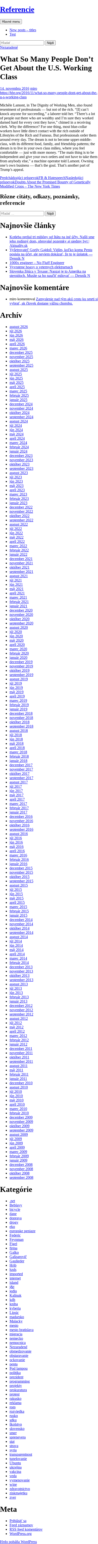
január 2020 (18, 658)
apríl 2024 (17, 438)
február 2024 (19, 447)
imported (16, 1274)
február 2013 (19, 997)
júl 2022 (16, 529)
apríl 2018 (17, 748)
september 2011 (21, 1061)
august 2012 (19, 1018)
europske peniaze (22, 1231)
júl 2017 (16, 786)
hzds (13, 1270)
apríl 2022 (17, 541)
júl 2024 (16, 425)
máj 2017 (17, 795)
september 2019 (21, 675)
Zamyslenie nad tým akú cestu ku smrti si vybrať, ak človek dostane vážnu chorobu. (54, 301)
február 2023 (19, 499)
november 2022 (21, 511)
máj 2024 (17, 434)
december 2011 (21, 1049)
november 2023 (21, 460)
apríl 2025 (17, 387)
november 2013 (21, 971)
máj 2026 (17, 340)
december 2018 (21, 713)
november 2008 (21, 1169)
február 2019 (19, 705)
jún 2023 (16, 481)
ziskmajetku (18, 1493)
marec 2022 (18, 546)
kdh (12, 1300)
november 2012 (21, 1010)
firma (13, 1248)
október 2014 (19, 928)
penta (14, 1364)
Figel (13, 1244)
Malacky (16, 1321)
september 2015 (21, 881)
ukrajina (16, 1467)
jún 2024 (16, 430)
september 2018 (21, 726)
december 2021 (21, 559)
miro (33, 88)
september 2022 (21, 520)
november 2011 (21, 1053)
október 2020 (19, 619)
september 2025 (21, 365)
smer (13, 1433)
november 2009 (21, 1122)
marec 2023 (18, 494)
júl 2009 (16, 1139)
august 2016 (19, 834)
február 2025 (19, 395)
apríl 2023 (17, 490)
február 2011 (19, 1074)
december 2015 (21, 868)
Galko (14, 1252)
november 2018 (21, 718)
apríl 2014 (17, 954)
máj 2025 (17, 383)
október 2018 (19, 722)
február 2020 (19, 653)
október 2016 (19, 825)
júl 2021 (16, 580)
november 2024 (21, 408)
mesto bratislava (22, 1330)
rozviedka (17, 1411)
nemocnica (18, 1343)
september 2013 (21, 980)
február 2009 (19, 1156)
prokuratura (18, 1390)
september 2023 (21, 468)
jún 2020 (16, 636)
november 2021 (21, 563)
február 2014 (19, 963)
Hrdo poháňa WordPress (18, 1542)
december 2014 (21, 920)
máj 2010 (17, 1100)
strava (14, 1446)
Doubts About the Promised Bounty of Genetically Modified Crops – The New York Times (45, 182)
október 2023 (19, 464)
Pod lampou (19, 1368)
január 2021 (18, 606)
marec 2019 (18, 700)
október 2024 (19, 413)
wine (13, 1484)
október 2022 (19, 516)
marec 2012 (18, 1036)
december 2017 (21, 765)
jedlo (13, 1291)
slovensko (17, 1429)
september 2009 (21, 1130)
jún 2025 (16, 378)
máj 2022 (17, 537)
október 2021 (19, 567)
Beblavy (16, 1205)
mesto (14, 1325)
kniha (14, 1304)
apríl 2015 (17, 902)
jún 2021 (16, 584)
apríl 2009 (17, 1147)
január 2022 (18, 554)
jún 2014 (16, 945)
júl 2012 (16, 1023)
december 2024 (21, 404)
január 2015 (18, 915)
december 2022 (21, 507)
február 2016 (19, 859)
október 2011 (19, 1057)
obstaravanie (19, 1356)
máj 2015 (17, 898)
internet (15, 1278)
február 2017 (19, 808)
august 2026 (19, 327)
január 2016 (18, 864)
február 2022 (19, 550)
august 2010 (19, 1087)
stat (12, 1441)
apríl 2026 (17, 344)
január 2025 (18, 400)
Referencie (17, 9)
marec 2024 (18, 443)
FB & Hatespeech (32, 178)
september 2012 (21, 1014)
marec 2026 (18, 348)
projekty (16, 1386)
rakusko (15, 1398)
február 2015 (19, 911)
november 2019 (21, 666)
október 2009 (19, 1126)
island (14, 1282)
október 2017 (19, 774)
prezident (16, 1377)
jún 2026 (16, 335)
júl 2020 (16, 632)
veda (13, 1476)
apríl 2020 (17, 645)
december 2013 (21, 967)
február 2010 (19, 1113)
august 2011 (19, 1066)
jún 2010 (16, 1096)
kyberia (15, 1308)
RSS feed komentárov (26, 1529)
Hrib (13, 1265)
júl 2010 (16, 1091)
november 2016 (21, 821)
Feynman (17, 1239)
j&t (12, 1287)
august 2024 (19, 421)
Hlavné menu (11, 21)
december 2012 (21, 1006)
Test (13, 34)
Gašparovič (18, 1257)
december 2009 (21, 1117)
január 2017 (18, 812)
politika (15, 1373)
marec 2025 (18, 391)
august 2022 (19, 524)
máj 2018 (17, 743)
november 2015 (21, 872)
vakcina (15, 1472)
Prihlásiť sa (18, 1521)
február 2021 (19, 602)
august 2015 (19, 885)
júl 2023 (16, 477)
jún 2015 (16, 894)
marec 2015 (18, 907)
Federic (15, 1235)
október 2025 (19, 361)
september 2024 (21, 417)
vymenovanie (20, 1480)
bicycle (15, 1209)
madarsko (17, 1317)
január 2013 (18, 1001)
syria (13, 1450)
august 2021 (19, 576)
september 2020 (21, 623)
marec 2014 (18, 958)
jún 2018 (16, 739)
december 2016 (21, 816)
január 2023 (18, 503)
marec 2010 (18, 1109)
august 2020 (19, 627)
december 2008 (21, 1165)
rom (12, 1407)
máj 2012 (17, 1027)
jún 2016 (16, 842)
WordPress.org (21, 1534)
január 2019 (18, 709)
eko (12, 1227)
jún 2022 (16, 533)
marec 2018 (18, 752)
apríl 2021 (17, 593)
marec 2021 (18, 597)
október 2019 (19, 670)
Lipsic (14, 1313)
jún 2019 (16, 688)
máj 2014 (17, 950)
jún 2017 (16, 791)
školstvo (16, 1424)
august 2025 (19, 370)
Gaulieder (17, 1261)
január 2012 (18, 1044)
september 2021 (21, 572)
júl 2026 (16, 331)
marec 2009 (18, 1152)
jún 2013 (16, 993)
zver (13, 1497)
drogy (14, 1222)
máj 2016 (17, 847)
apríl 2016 (17, 851)
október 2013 (19, 975)
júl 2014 (16, 941)
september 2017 (21, 778)
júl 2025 (16, 374)
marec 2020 (18, 649)
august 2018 (19, 731)
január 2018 (18, 761)
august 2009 (19, 1134)
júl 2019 (16, 683)
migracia (16, 1334)
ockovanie (17, 1360)
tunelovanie (18, 1459)
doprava (16, 1218)
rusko (14, 1416)
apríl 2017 (17, 799)
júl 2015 (16, 890)
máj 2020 (17, 640)
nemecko (16, 1338)
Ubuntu (15, 1463)
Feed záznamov (21, 1525)
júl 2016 (16, 838)
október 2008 (19, 1173)
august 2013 (19, 984)
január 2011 (18, 1079)
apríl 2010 (17, 1104)
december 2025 (21, 352)
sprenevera (18, 1437)
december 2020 (21, 610)
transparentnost (21, 1454)
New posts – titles (23, 30)
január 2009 (18, 1160)
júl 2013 (16, 988)
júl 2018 (16, 735)
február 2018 (19, 756)
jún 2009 (16, 1143)
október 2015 (19, 877)
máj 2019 (17, 692)
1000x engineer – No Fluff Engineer (37, 263)
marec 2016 (18, 855)
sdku (13, 1420)
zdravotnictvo (20, 1489)
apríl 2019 (17, 696)
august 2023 (19, 473)
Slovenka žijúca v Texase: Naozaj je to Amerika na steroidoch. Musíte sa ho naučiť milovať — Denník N (50, 273)
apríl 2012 (17, 1031)
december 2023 (21, 456)
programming (20, 1381)
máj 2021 (17, 589)
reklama (15, 1403)
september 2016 (21, 829)
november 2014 (21, 924)
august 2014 (19, 937)
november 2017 (21, 769)
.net (12, 1201)
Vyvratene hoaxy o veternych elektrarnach (41, 267)
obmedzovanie (20, 1351)
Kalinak (15, 1295)
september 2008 (21, 1177)
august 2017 (19, 782)
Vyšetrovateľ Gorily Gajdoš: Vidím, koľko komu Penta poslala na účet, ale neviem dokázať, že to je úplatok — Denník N (51, 254)
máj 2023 (17, 486)
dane (13, 1214)
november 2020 (21, 615)
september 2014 (21, 933)
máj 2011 (16, 1070)
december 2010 (21, 1083)
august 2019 (19, 679)
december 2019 (21, 662)
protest (15, 1394)
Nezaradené (9, 47)
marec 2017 (18, 804)
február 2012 (19, 1040)
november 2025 (21, 357)
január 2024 (18, 451)
